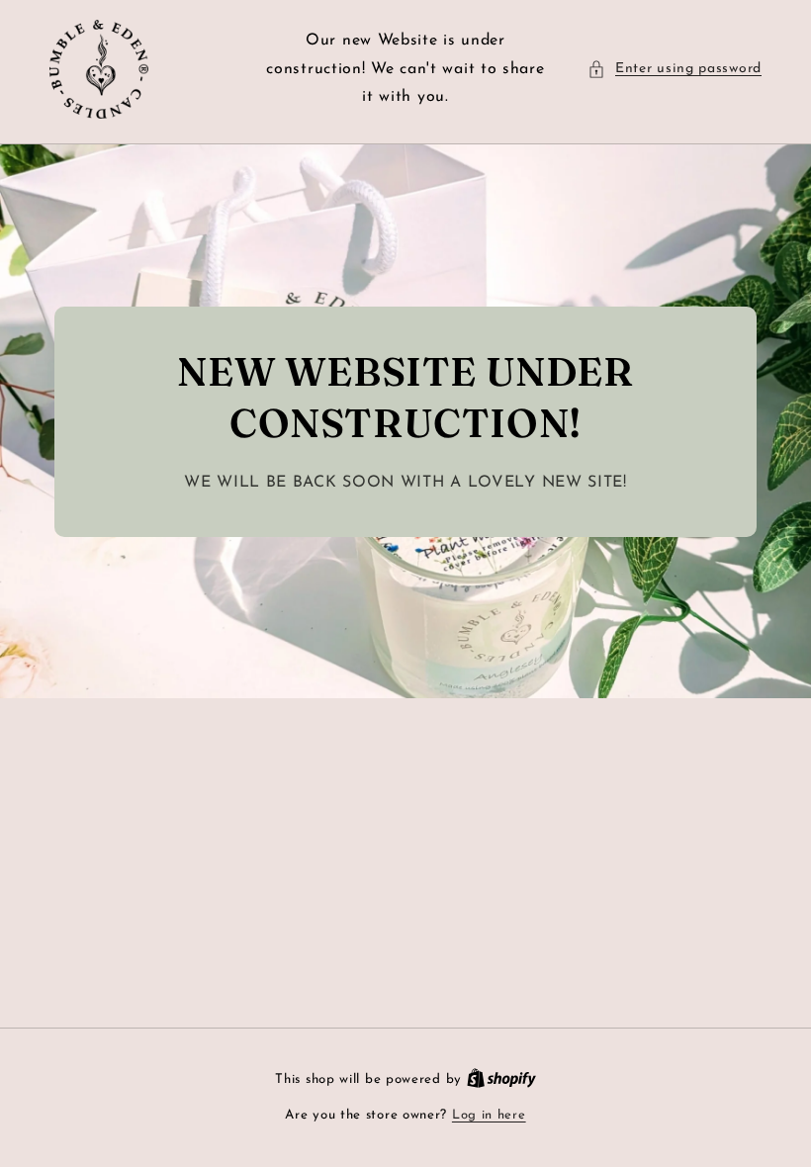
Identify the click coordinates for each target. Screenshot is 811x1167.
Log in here (489, 1115)
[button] (674, 68)
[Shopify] (501, 1079)
